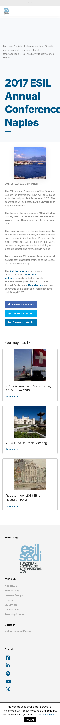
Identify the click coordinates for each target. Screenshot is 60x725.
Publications (12, 609)
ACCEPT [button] (30, 720)
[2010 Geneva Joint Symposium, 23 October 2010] (30, 365)
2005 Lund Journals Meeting (26, 443)
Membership (12, 590)
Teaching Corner (14, 614)
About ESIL (11, 585)
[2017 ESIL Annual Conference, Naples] (30, 163)
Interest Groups (14, 595)
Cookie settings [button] (45, 714)
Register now (36, 285)
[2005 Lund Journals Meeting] (30, 422)
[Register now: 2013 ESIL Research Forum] (30, 474)
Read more (12, 396)
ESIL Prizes (11, 604)
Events (9, 600)
